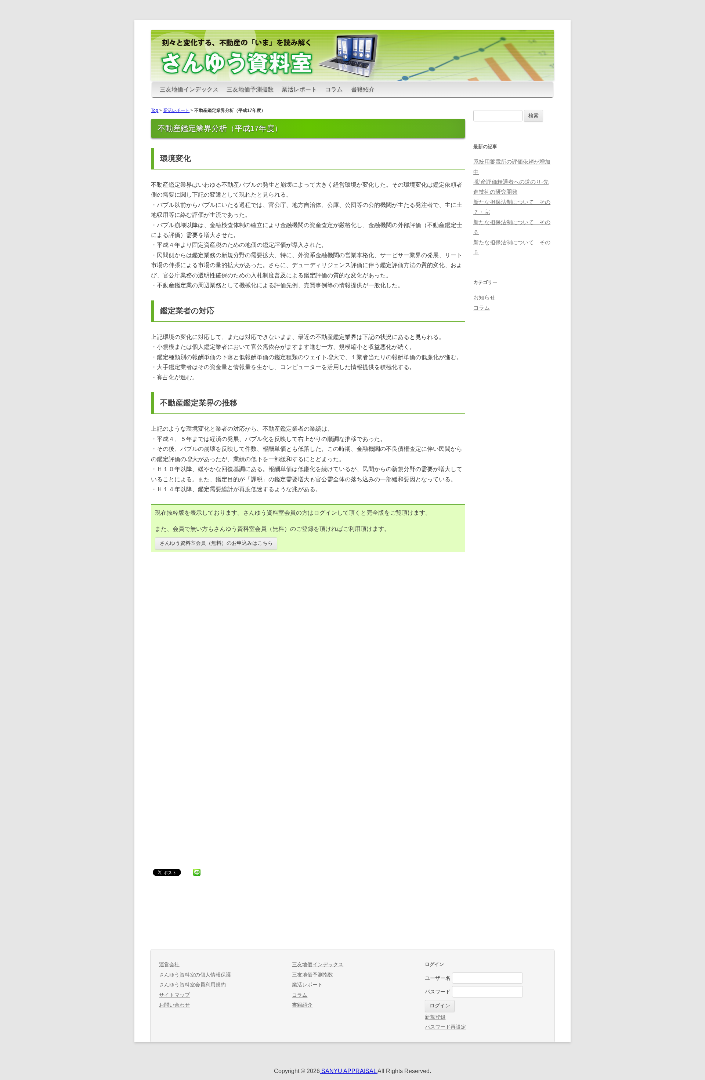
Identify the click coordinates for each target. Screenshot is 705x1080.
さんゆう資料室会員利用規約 (192, 985)
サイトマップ (174, 995)
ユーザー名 (438, 978)
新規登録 (435, 1017)
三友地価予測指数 (250, 89)
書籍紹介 (363, 89)
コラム (334, 89)
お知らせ (484, 297)
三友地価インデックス (189, 89)
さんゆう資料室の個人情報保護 (195, 975)
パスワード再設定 (445, 1027)
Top (154, 110)
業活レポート (299, 89)
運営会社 (169, 964)
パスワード (438, 992)
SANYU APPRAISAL (348, 1071)
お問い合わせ (174, 1005)
